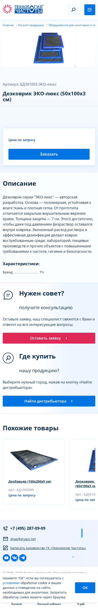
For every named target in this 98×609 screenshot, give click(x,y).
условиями (12, 583)
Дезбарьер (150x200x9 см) (29, 481)
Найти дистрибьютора (45, 401)
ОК (85, 587)
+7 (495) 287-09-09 (27, 528)
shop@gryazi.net (23, 539)
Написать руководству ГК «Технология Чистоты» (48, 548)
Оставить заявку (45, 338)
